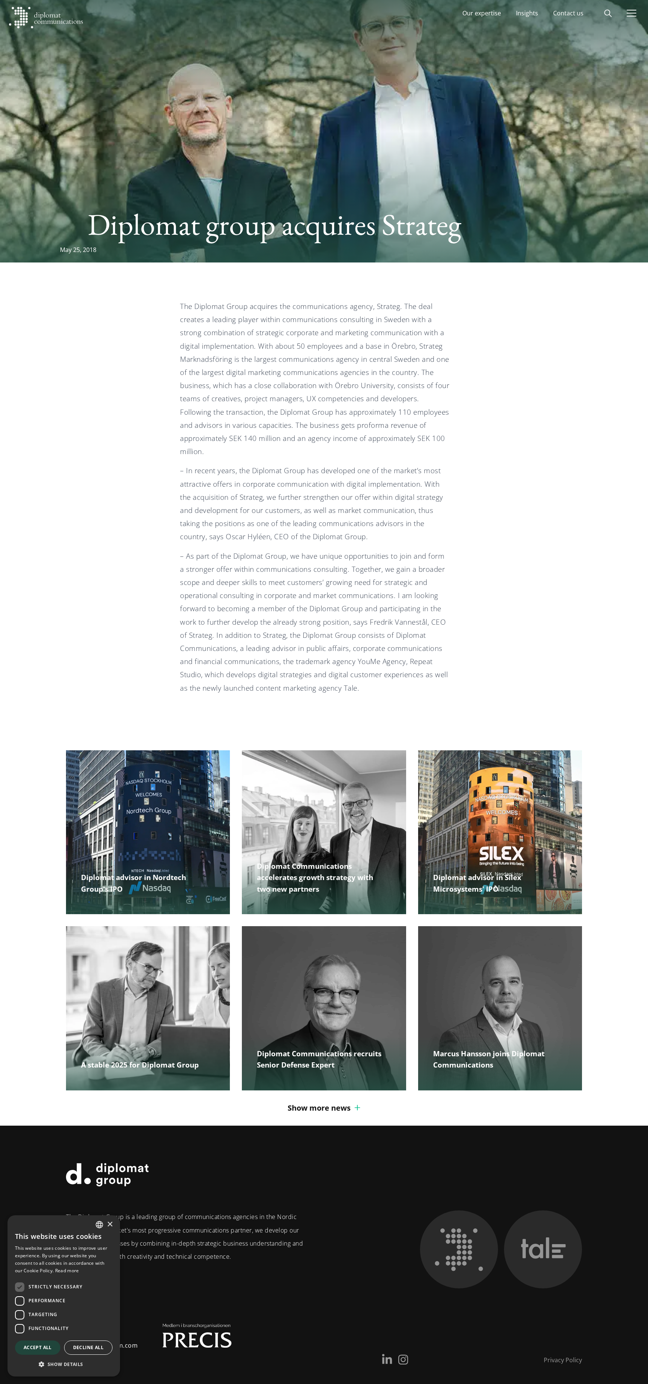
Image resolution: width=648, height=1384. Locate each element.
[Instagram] (403, 1359)
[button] (63, 1364)
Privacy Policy (563, 1360)
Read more (67, 1270)
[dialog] (64, 1296)
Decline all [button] (88, 1347)
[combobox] (99, 1224)
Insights (527, 13)
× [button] (109, 1224)
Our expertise (481, 13)
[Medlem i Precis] (190, 1338)
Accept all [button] (38, 1347)
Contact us (568, 13)
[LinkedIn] (387, 1359)
